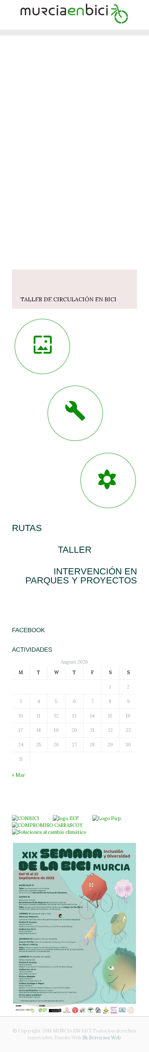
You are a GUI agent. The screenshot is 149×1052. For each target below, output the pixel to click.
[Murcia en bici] (74, 15)
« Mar (18, 775)
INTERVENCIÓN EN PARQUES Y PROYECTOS (81, 575)
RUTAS (27, 528)
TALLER (74, 549)
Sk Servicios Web (101, 1038)
